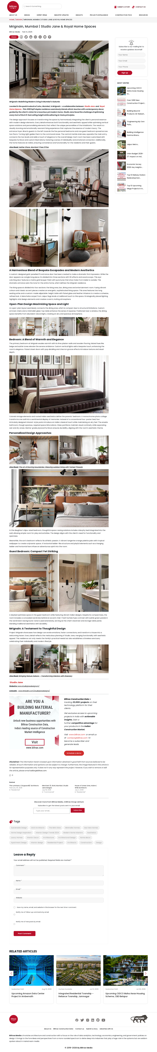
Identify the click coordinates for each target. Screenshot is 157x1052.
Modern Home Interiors (73, 832)
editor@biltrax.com (38, 770)
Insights (79, 15)
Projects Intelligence (99, 15)
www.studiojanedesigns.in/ (28, 686)
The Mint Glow (55, 828)
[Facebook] (22, 37)
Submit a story (92, 1029)
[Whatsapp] (41, 37)
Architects (71, 842)
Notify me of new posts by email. (28, 922)
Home (11, 19)
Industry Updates (61, 15)
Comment (20, 865)
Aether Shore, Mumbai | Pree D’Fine (34, 147)
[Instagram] (36, 37)
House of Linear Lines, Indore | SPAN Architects (86, 787)
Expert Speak (42, 15)
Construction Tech (123, 15)
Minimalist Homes (72, 828)
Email (18, 889)
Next (146, 973)
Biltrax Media (86, 1047)
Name (19, 881)
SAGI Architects (37, 828)
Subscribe (77, 810)
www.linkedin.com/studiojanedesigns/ (34, 691)
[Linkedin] (31, 37)
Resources (143, 15)
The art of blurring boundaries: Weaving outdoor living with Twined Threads (51, 467)
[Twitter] (26, 37)
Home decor (85, 837)
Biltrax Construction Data (76, 699)
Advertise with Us (106, 1029)
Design (27, 15)
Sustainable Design (19, 828)
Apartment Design (19, 842)
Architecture (48, 837)
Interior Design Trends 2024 (47, 832)
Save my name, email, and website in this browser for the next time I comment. (47, 907)
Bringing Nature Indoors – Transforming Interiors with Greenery (45, 676)
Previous (11, 973)
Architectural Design (67, 837)
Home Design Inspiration (21, 832)
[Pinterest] (50, 37)
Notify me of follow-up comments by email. (32, 912)
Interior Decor (33, 837)
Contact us (79, 1029)
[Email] (45, 37)
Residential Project (55, 842)
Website (19, 898)
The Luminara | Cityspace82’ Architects (24, 786)
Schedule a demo (74, 753)
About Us (13, 15)
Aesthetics (91, 832)
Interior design (37, 842)
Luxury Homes (17, 837)
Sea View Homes (91, 828)
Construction (86, 842)
